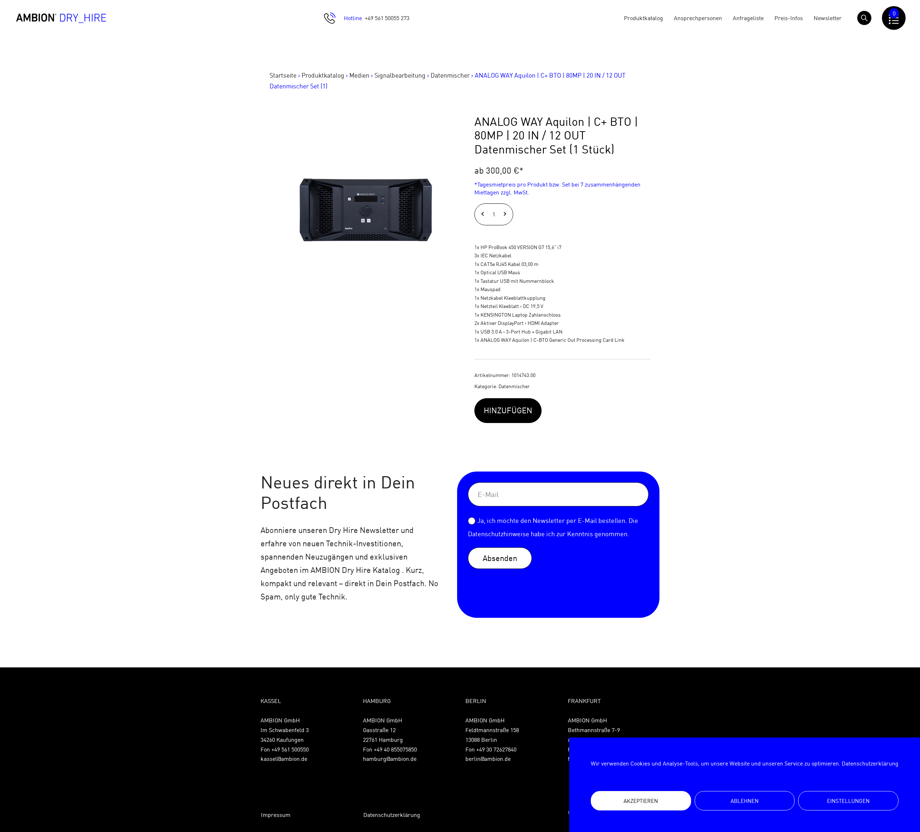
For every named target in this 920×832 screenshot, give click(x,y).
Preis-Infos (788, 18)
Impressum (275, 814)
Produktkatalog (643, 18)
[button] (483, 214)
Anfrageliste (748, 18)
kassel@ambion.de (284, 758)
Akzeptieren (641, 800)
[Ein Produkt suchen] (864, 18)
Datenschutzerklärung (870, 763)
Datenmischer (450, 75)
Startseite (283, 75)
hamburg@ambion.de (390, 758)
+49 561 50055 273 (387, 18)
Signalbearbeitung (400, 75)
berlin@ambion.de (488, 758)
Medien (359, 75)
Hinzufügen (508, 410)
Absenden (500, 558)
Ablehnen (745, 800)
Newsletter (828, 18)
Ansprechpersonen (698, 18)
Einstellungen (848, 800)
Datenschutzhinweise (498, 534)
